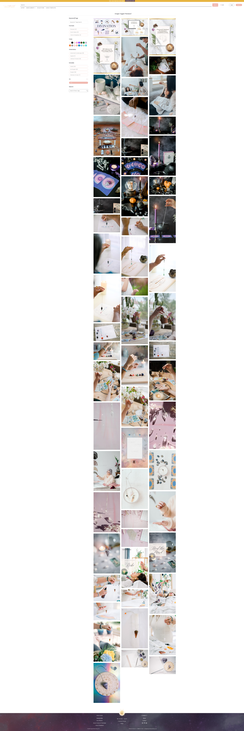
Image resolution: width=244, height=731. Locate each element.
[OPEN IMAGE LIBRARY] (34, 7)
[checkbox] (78, 29)
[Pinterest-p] (144, 723)
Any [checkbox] (71, 82)
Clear (87, 79)
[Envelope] (146, 723)
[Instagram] (142, 723)
